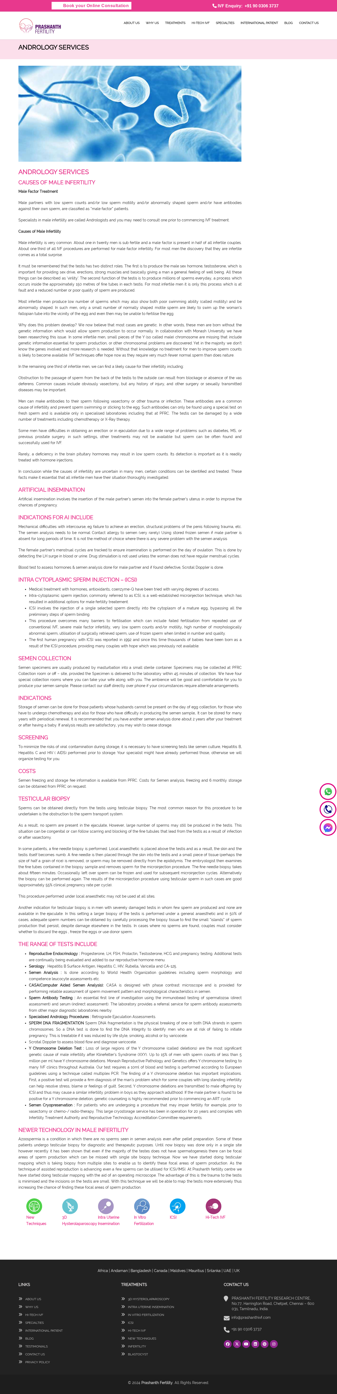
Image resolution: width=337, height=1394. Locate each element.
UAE (227, 1271)
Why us (152, 23)
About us (132, 23)
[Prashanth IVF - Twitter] (237, 1344)
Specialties (225, 23)
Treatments (175, 23)
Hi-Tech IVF (201, 23)
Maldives (178, 1271)
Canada (160, 1271)
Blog (288, 23)
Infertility (136, 1346)
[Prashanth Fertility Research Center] (40, 25)
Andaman (119, 1271)
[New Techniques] (34, 1206)
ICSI (130, 1323)
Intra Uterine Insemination (150, 1307)
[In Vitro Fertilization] (142, 1206)
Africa (103, 1271)
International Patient (259, 23)
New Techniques (141, 1338)
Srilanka (214, 1271)
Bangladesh (141, 1271)
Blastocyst (137, 1354)
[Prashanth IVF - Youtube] (246, 1344)
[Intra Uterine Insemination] (106, 1206)
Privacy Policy (37, 1362)
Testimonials (36, 1346)
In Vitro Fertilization (145, 1315)
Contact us (309, 23)
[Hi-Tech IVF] (213, 1206)
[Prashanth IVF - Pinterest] (265, 1344)
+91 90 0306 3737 (246, 1329)
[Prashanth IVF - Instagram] (274, 1344)
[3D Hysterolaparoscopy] (70, 1206)
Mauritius (196, 1271)
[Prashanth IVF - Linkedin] (256, 1344)
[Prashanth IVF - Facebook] (228, 1344)
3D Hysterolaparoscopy (148, 1299)
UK (237, 1271)
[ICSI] (178, 1206)
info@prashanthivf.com (251, 1317)
